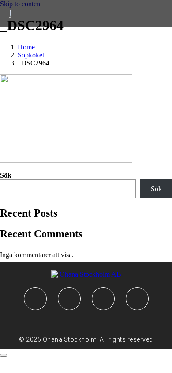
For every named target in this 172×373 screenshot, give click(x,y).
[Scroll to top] (3, 355)
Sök (5, 175)
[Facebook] (35, 298)
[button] (20, 13)
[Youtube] (137, 298)
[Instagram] (69, 298)
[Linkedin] (103, 298)
